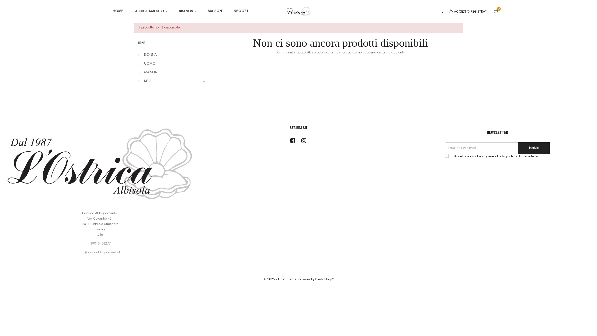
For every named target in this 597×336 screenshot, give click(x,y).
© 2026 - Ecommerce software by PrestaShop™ (299, 279)
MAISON (150, 72)
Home (142, 42)
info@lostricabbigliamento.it (99, 252)
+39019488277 (99, 243)
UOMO (150, 64)
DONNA (150, 55)
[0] (496, 12)
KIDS (147, 81)
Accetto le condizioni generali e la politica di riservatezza (496, 156)
